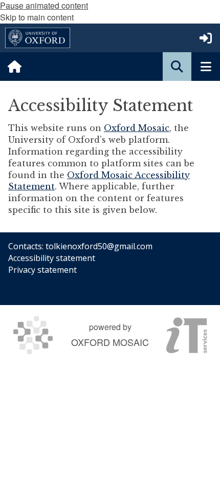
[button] (177, 66)
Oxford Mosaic (136, 128)
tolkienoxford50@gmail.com (99, 246)
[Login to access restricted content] (205, 38)
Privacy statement (42, 269)
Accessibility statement (51, 258)
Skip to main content (37, 17)
